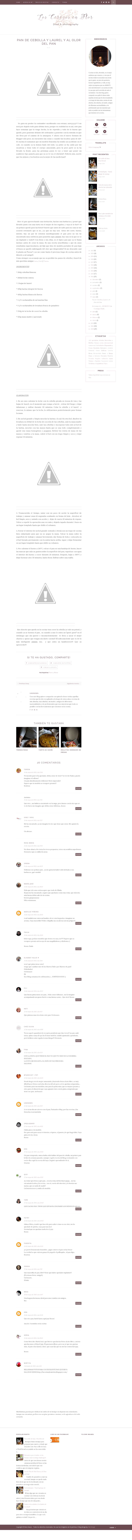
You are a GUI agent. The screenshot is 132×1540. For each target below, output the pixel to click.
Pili (25, 988)
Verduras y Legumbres (96, 363)
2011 (92, 323)
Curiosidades (100, 345)
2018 (92, 259)
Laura (36, 261)
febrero (95, 317)
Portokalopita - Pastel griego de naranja (105, 173)
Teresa (27, 769)
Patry (26, 1218)
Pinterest (104, 134)
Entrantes (103, 348)
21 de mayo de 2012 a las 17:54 (33, 846)
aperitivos (95, 340)
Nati (26, 1009)
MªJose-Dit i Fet (31, 1075)
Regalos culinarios (101, 358)
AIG (90, 340)
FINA (26, 1049)
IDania (27, 1266)
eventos (110, 348)
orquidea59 (29, 1123)
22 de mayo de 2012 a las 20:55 (33, 1221)
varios (111, 361)
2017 (92, 262)
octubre (95, 285)
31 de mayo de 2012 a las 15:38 (33, 1315)
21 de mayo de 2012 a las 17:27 (33, 820)
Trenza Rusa (22, 750)
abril (93, 311)
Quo (26, 1174)
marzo (94, 314)
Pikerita (27, 1243)
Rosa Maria (29, 843)
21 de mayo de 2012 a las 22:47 (33, 991)
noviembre (95, 282)
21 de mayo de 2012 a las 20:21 (33, 915)
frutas (98, 350)
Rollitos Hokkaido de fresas (71, 751)
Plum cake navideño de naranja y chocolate (105, 215)
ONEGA (27, 863)
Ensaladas (96, 348)
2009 (92, 329)
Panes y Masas (53, 672)
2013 (92, 274)
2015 (92, 268)
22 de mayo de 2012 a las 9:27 (33, 1011)
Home (18, 2)
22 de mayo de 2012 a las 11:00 (33, 1029)
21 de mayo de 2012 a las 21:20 (33, 935)
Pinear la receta (50, 667)
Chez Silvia (29, 1027)
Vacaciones (104, 361)
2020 (92, 253)
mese (26, 1292)
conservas (92, 345)
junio (94, 294)
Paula (40, 261)
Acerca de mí (28, 2)
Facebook (96, 127)
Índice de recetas (42, 2)
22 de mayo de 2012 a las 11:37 (33, 1052)
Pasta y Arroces (94, 356)
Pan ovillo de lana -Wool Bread (104, 160)
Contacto (55, 2)
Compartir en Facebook (37, 663)
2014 (92, 271)
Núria (26, 1335)
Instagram (96, 134)
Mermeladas (97, 353)
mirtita (27, 1363)
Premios (91, 358)
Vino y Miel (29, 817)
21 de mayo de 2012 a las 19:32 (33, 887)
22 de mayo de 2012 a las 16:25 (33, 1078)
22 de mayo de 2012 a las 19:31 (33, 1126)
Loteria (110, 350)
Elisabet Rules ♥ (31, 958)
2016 (92, 265)
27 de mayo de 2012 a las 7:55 (33, 1269)
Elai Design (91, 1527)
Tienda (64, 2)
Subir (112, 1527)
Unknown (34, 693)
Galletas (103, 350)
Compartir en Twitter (62, 663)
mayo (94, 297)
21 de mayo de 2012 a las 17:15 (33, 800)
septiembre (96, 288)
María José (29, 884)
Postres (110, 356)
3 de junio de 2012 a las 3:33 (32, 1366)
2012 (92, 276)
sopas (111, 358)
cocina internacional (106, 343)
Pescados (104, 356)
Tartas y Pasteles (94, 361)
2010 (92, 326)
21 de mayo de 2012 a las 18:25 (33, 866)
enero (94, 320)
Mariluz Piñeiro (31, 912)
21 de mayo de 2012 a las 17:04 (33, 772)
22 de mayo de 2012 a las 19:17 (33, 1106)
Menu (90, 353)
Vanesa (46, 261)
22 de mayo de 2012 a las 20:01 (33, 1152)
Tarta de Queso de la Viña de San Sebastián (105, 186)
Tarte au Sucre (46, 750)
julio (93, 291)
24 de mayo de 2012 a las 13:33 (33, 1246)
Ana (25, 1149)
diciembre (95, 279)
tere (26, 1200)
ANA (25, 1312)
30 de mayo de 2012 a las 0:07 (33, 1295)
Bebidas (101, 340)
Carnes (96, 343)
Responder (78, 788)
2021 (92, 250)
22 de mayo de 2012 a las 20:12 (33, 1177)
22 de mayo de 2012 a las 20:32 (33, 1203)
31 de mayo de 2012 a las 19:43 (33, 1338)
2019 (92, 256)
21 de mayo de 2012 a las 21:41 (33, 961)
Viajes (105, 363)
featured (91, 350)
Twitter (105, 127)
